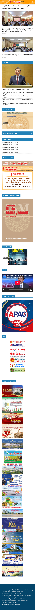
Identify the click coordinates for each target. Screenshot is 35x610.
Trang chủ (4, 6)
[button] (3, 2)
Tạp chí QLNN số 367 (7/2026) (13, 125)
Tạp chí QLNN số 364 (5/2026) (10, 149)
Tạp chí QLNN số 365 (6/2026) (10, 147)
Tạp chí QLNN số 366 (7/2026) (10, 144)
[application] (17, 282)
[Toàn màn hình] (31, 290)
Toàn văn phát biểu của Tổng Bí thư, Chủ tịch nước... (16, 89)
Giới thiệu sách (7, 247)
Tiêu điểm (5, 62)
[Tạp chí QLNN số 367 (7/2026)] (17, 120)
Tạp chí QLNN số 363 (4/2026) (10, 152)
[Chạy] (4, 290)
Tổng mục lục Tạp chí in (10, 133)
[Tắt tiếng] (28, 290)
